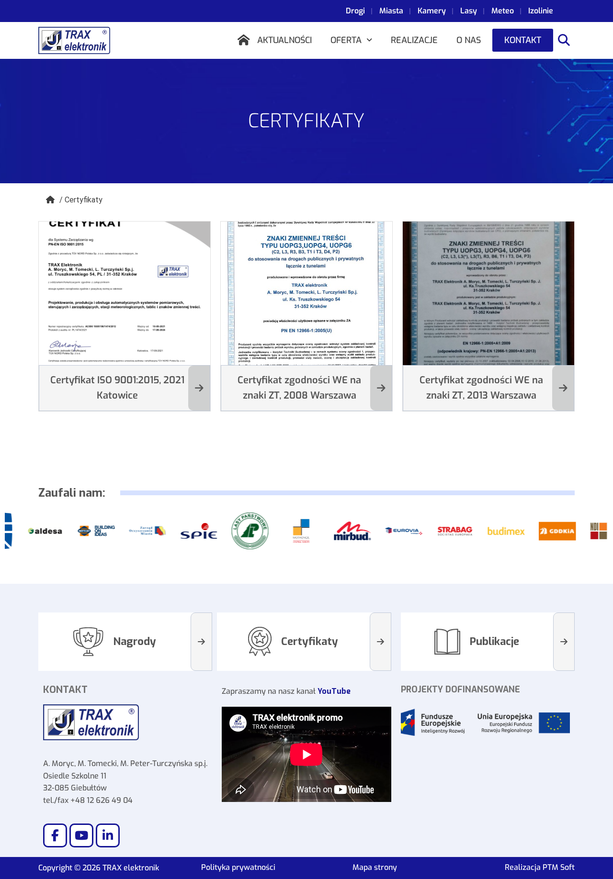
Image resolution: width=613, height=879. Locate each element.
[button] (351, 40)
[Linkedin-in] (108, 835)
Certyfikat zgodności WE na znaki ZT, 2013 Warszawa (481, 388)
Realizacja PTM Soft (540, 867)
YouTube (334, 691)
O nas (468, 40)
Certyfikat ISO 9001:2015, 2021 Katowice (117, 388)
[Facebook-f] (55, 835)
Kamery (432, 11)
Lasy (468, 11)
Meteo (502, 11)
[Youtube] (81, 835)
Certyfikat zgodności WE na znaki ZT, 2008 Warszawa (299, 388)
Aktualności (284, 40)
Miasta (391, 11)
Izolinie (540, 11)
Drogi (355, 11)
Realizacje (414, 40)
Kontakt (522, 40)
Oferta (346, 40)
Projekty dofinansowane (460, 689)
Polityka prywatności (238, 867)
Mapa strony (374, 867)
